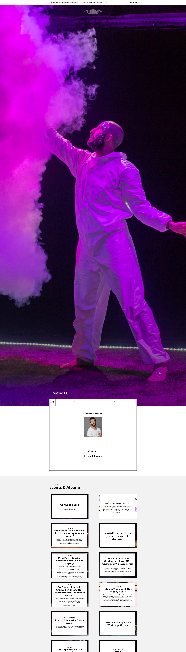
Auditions (99, 2)
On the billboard (93, 456)
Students (82, 2)
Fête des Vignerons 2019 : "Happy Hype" (118, 590)
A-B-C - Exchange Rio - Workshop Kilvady (118, 624)
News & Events (91, 2)
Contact (93, 451)
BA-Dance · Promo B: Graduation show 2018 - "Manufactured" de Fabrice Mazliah (69, 591)
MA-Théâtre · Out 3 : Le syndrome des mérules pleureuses (117, 536)
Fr (106, 2)
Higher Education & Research (70, 2)
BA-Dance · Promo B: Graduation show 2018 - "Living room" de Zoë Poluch (117, 561)
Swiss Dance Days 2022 (117, 503)
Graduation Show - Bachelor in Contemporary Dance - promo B (70, 533)
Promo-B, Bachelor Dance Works (69, 621)
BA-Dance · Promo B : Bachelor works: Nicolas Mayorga (69, 560)
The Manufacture (55, 2)
